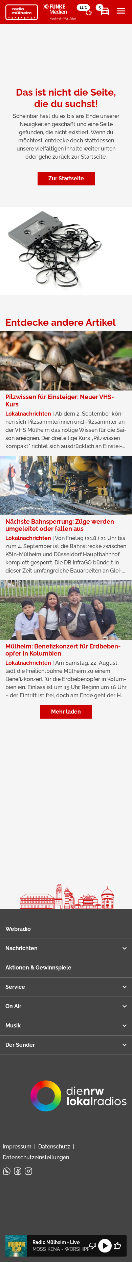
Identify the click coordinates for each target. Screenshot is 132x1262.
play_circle (105, 1246)
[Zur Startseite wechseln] (21, 12)
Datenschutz (54, 1146)
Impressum (17, 1146)
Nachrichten (21, 948)
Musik (13, 1025)
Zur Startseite (66, 178)
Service (15, 987)
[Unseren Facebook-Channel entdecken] (18, 1171)
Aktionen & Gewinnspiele (38, 967)
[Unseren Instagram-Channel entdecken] (28, 1171)
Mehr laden (66, 711)
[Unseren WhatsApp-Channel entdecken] (7, 1171)
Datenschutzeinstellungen (36, 1157)
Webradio (18, 929)
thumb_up (117, 1246)
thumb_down (93, 1246)
